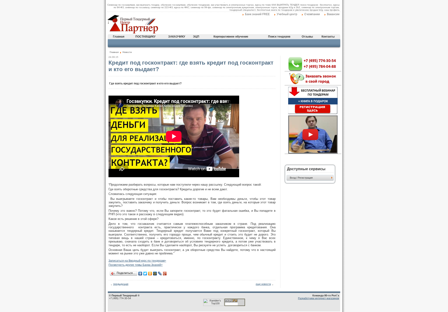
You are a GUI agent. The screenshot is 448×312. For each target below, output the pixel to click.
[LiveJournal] (160, 273)
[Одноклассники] (150, 273)
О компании (312, 14)
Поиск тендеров (279, 36)
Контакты (328, 36)
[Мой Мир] (155, 273)
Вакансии (333, 14)
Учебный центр (287, 14)
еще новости (263, 284)
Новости (127, 52)
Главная (118, 36)
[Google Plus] (164, 273)
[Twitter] (145, 273)
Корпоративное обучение (231, 36)
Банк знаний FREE (257, 14)
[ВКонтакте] (140, 273)
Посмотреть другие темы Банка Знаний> (135, 265)
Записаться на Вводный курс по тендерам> (137, 260)
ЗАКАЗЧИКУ (176, 36)
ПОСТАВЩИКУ (145, 36)
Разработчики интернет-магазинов (318, 298)
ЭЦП (196, 36)
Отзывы (307, 36)
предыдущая (120, 284)
